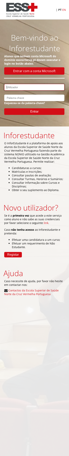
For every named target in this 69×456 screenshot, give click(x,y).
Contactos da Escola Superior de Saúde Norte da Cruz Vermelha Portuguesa (31, 292)
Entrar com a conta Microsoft (34, 71)
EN (64, 10)
